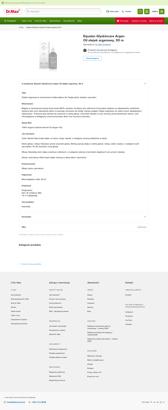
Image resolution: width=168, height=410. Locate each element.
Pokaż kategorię (92, 58)
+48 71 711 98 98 (39, 402)
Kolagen (90, 368)
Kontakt (128, 295)
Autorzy (90, 307)
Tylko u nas (27, 21)
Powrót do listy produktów (31, 264)
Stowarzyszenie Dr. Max (20, 299)
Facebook (129, 316)
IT (163, 402)
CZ (154, 402)
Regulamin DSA (55, 376)
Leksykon (91, 303)
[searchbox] (63, 11)
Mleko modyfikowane (95, 360)
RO (161, 402)
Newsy (89, 295)
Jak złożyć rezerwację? (57, 326)
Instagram (129, 312)
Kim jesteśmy (16, 295)
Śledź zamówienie (56, 307)
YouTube (128, 320)
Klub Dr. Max (41, 21)
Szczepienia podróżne (19, 323)
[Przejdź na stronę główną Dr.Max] (13, 11)
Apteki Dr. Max (54, 334)
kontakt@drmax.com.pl (16, 402)
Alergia (90, 364)
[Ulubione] (140, 11)
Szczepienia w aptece (19, 319)
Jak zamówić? (54, 295)
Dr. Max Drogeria (103, 44)
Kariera (13, 307)
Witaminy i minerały (94, 356)
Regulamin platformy (57, 372)
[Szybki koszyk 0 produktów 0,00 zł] (161, 11)
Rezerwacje (55, 21)
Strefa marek (16, 311)
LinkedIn (128, 324)
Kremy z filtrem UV (94, 372)
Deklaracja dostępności (58, 349)
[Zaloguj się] (146, 11)
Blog (80, 21)
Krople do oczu (93, 376)
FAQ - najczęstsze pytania (58, 311)
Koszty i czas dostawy (57, 299)
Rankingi (90, 299)
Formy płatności (55, 303)
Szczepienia (68, 21)
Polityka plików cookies (58, 357)
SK (158, 402)
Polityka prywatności (57, 353)
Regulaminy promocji (57, 380)
